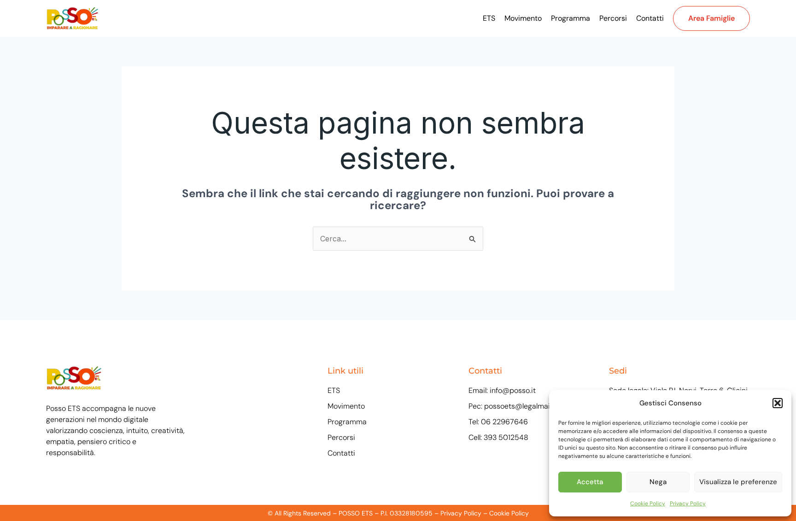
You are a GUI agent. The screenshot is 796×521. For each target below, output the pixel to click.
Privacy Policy (688, 503)
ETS (489, 18)
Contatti (650, 18)
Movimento (523, 18)
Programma (570, 18)
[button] (777, 403)
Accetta (590, 481)
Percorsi (613, 18)
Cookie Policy (647, 503)
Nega (658, 481)
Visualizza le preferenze (738, 481)
